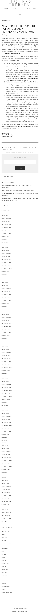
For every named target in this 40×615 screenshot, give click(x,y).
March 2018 (5, 483)
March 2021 (5, 382)
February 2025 (6, 254)
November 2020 (6, 390)
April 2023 (5, 312)
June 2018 (5, 475)
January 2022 (6, 355)
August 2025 (6, 236)
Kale (26, 608)
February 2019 (6, 451)
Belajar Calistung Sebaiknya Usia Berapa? (20, 152)
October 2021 (6, 364)
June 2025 (5, 242)
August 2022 (6, 335)
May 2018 (4, 478)
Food (3, 557)
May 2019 (4, 443)
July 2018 (4, 472)
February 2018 (6, 486)
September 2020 (6, 396)
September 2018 (6, 466)
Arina (7, 133)
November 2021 (6, 361)
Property (5, 581)
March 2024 (5, 286)
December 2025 (6, 224)
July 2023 (4, 306)
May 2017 (4, 507)
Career (4, 540)
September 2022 (6, 332)
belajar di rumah (8, 136)
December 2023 (6, 291)
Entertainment (6, 543)
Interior (4, 572)
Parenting (10, 134)
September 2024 (6, 268)
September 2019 (6, 431)
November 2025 (6, 227)
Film (3, 552)
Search (20, 168)
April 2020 (5, 411)
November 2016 (6, 518)
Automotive (6, 531)
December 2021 (6, 358)
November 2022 (6, 326)
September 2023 (6, 300)
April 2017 (5, 510)
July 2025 (4, 239)
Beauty (4, 534)
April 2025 (5, 248)
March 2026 (5, 216)
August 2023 (6, 303)
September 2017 (6, 501)
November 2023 (6, 294)
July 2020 (4, 402)
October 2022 (6, 329)
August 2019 (6, 434)
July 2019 (4, 437)
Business (4, 537)
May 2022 (4, 344)
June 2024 (5, 277)
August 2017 (6, 504)
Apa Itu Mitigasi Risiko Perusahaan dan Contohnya (18, 190)
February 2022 (6, 352)
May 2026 (4, 213)
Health (4, 560)
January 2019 (6, 454)
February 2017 (6, 513)
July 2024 (4, 274)
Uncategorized (7, 592)
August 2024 (6, 271)
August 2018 (6, 469)
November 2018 (6, 460)
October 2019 (6, 428)
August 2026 (6, 210)
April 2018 (5, 480)
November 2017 (6, 495)
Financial (5, 554)
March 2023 (5, 315)
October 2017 (6, 498)
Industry (4, 566)
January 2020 (6, 419)
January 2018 (6, 489)
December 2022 (6, 323)
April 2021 (5, 379)
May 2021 (4, 376)
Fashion (4, 546)
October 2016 (6, 521)
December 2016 (6, 515)
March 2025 (5, 251)
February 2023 (6, 318)
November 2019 (6, 425)
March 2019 (5, 448)
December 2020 (6, 387)
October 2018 (6, 463)
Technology (6, 586)
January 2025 (6, 256)
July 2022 (4, 338)
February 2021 (6, 384)
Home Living (5, 563)
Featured (5, 549)
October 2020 (6, 393)
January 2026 (6, 221)
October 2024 (6, 265)
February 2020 (6, 416)
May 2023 (4, 309)
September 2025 (6, 233)
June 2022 (5, 341)
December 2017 (6, 492)
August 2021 (6, 370)
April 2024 (5, 283)
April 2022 (5, 347)
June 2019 (5, 440)
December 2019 (6, 422)
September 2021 (6, 367)
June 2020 (5, 405)
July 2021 (4, 373)
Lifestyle (4, 575)
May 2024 (4, 280)
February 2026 (6, 219)
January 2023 (6, 320)
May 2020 (4, 408)
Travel (4, 589)
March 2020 (5, 414)
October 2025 (6, 230)
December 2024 (6, 259)
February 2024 (6, 288)
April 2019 (5, 446)
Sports (4, 584)
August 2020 (6, 399)
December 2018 (6, 457)
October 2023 (6, 297)
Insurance (5, 569)
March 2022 (5, 350)
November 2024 (6, 262)
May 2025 (4, 245)
